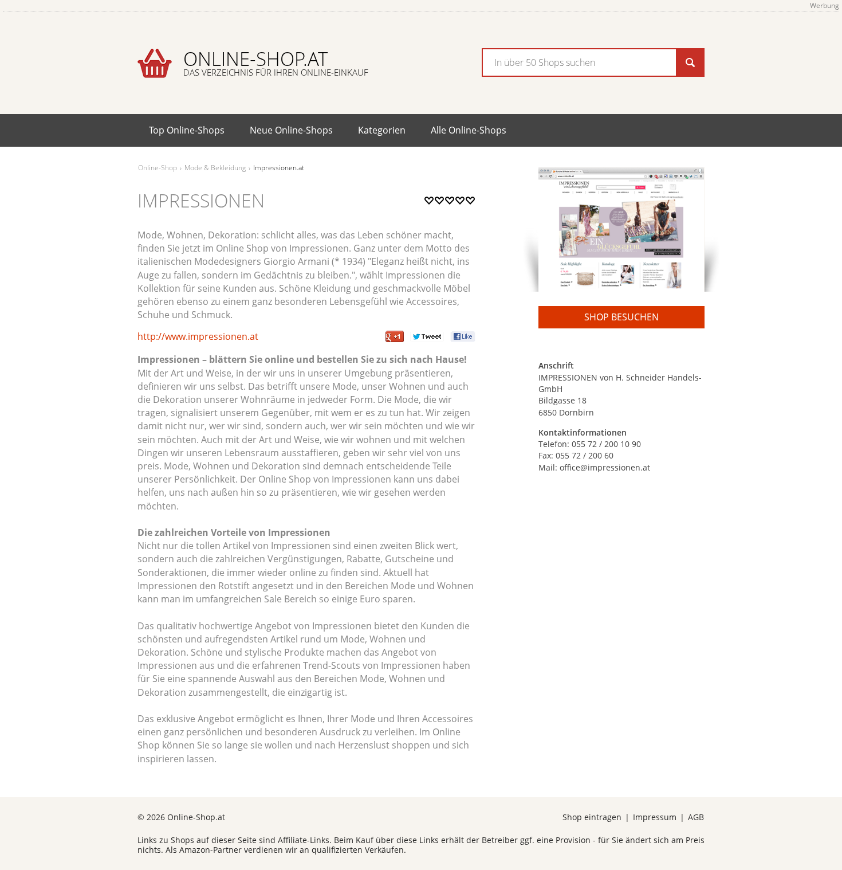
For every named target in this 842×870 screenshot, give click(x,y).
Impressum (654, 817)
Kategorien (382, 130)
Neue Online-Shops (291, 130)
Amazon (194, 849)
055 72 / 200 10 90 (606, 443)
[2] (434, 212)
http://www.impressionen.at (197, 336)
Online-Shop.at (275, 62)
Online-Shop (157, 168)
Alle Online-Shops (468, 130)
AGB (696, 817)
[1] (429, 212)
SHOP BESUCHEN (621, 317)
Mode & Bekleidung (215, 168)
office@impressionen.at (605, 467)
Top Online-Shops (187, 130)
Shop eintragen (591, 817)
